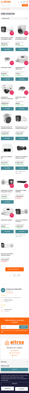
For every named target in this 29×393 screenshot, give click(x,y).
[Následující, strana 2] (14, 275)
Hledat (25, 5)
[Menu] (27, 2)
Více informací (4, 380)
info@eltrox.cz (15, 350)
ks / (14, 369)
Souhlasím (21, 389)
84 (18, 275)
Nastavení (14, 383)
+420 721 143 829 (16, 353)
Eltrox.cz (16, 355)
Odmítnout (7, 388)
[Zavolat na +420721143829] (19, 2)
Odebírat (23, 327)
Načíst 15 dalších (13, 269)
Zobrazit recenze (9, 292)
